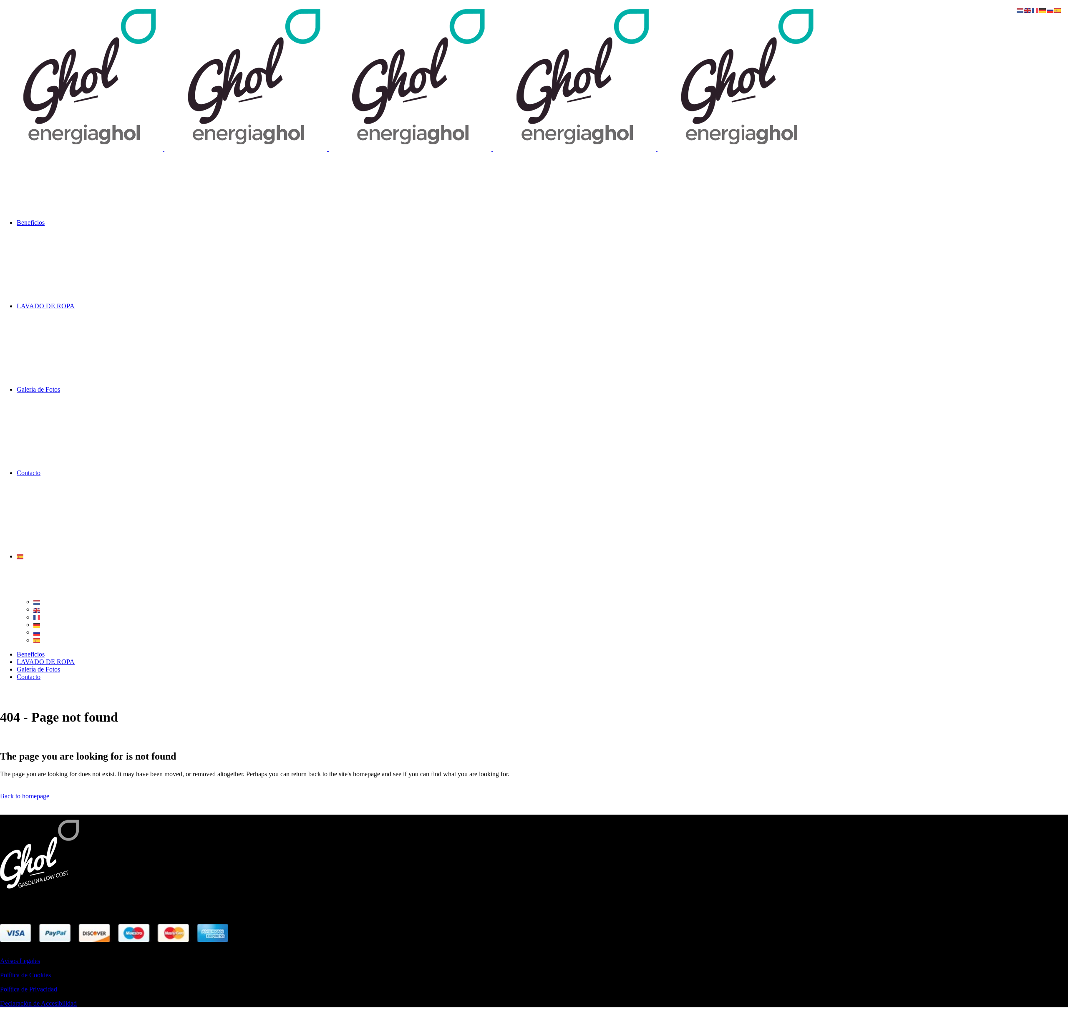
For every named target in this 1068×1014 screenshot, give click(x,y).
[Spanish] (20, 556)
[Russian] (37, 632)
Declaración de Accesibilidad (38, 1003)
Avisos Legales (20, 960)
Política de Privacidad (28, 989)
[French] (37, 617)
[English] (37, 609)
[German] (37, 624)
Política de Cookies (25, 975)
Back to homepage (24, 796)
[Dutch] (37, 601)
